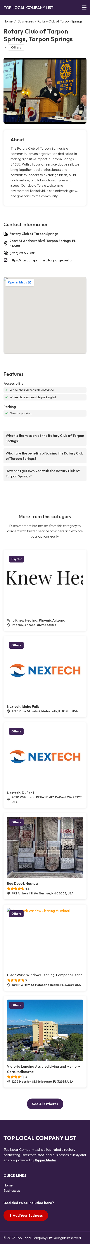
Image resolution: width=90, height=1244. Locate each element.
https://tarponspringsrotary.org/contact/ (42, 260)
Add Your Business (27, 1215)
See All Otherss (45, 1104)
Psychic (16, 559)
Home (8, 21)
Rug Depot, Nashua (22, 883)
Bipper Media (45, 1160)
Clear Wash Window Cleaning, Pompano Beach (44, 975)
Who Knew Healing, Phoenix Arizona (36, 620)
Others (16, 47)
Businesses (25, 21)
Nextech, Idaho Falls (23, 706)
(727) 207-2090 (22, 253)
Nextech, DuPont (20, 792)
